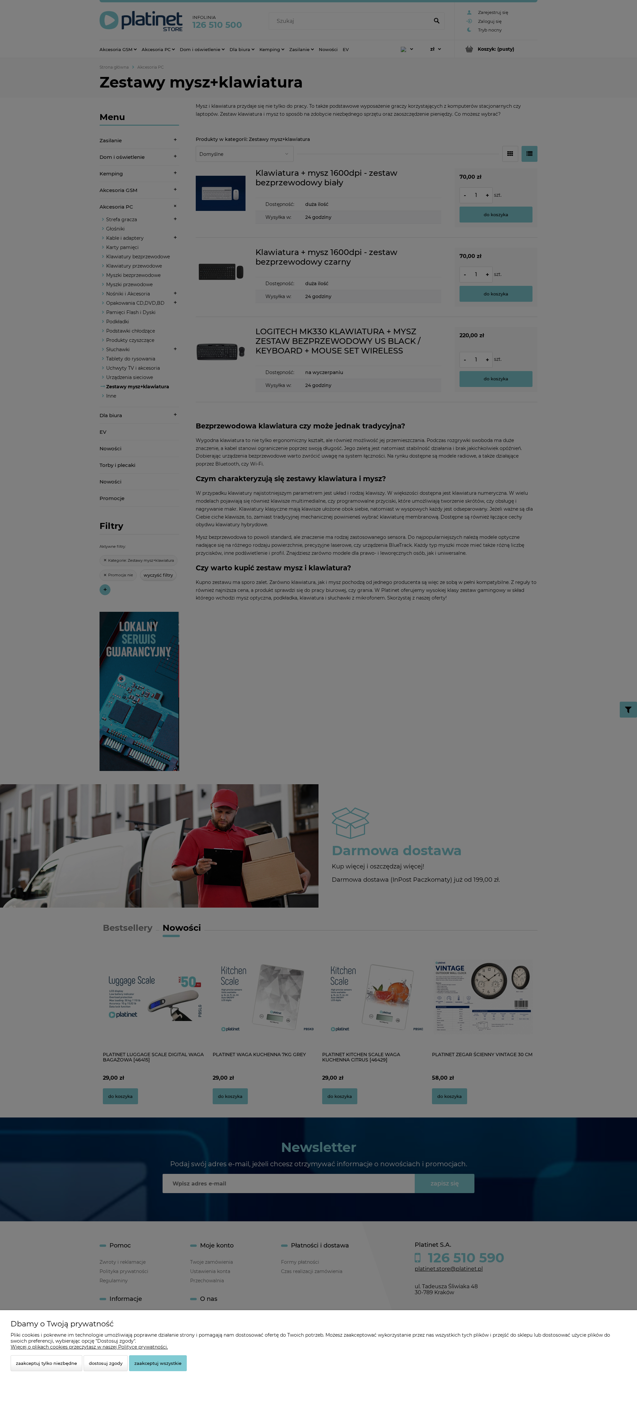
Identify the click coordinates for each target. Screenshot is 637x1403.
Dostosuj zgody (105, 1363)
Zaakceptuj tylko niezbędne (46, 1363)
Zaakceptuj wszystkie (157, 1363)
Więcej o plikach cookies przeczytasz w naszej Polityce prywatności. (89, 1347)
